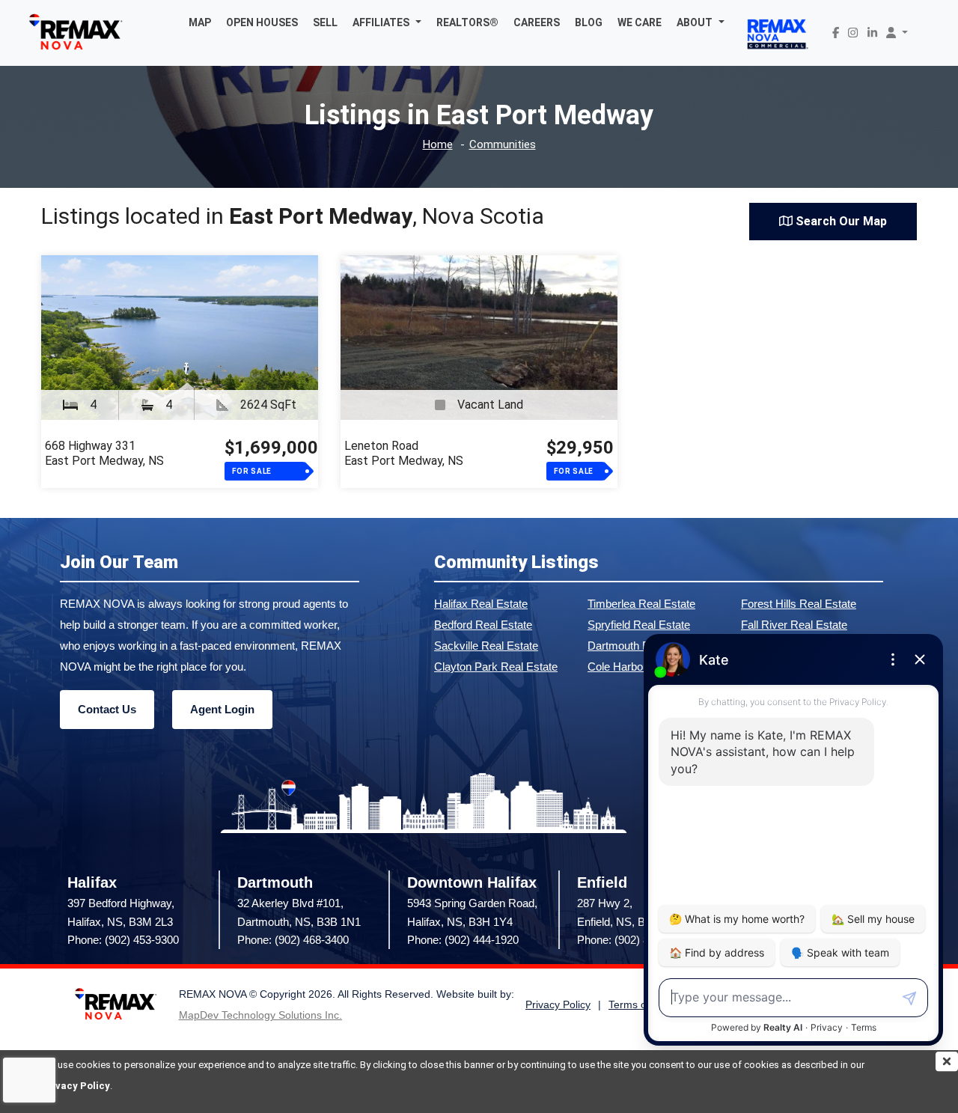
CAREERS (536, 22)
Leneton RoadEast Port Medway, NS (403, 453)
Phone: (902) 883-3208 (633, 939)
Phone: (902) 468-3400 (293, 939)
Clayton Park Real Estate (496, 666)
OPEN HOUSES (262, 22)
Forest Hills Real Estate (798, 603)
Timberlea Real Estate (641, 603)
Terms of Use (639, 1004)
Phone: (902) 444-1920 (463, 939)
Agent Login (222, 709)
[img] (947, 1061)
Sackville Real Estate (486, 645)
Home (438, 144)
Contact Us (107, 709)
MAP (200, 22)
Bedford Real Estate (483, 624)
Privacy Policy (75, 1085)
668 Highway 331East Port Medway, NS (104, 453)
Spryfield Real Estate (639, 624)
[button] (387, 22)
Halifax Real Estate (481, 603)
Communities (502, 144)
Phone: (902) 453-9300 (123, 939)
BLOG (588, 22)
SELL (325, 22)
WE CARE (639, 22)
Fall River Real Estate (794, 624)
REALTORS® (467, 22)
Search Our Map (840, 221)
